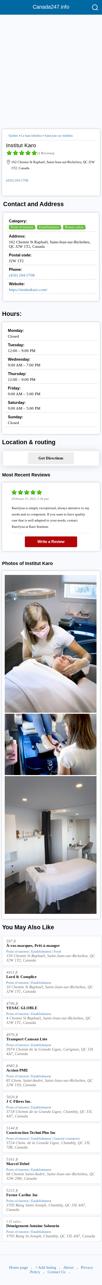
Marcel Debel (17, 1164)
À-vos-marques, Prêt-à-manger (33, 945)
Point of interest (22, 227)
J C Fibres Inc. (19, 1101)
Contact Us (57, 1272)
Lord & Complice (21, 977)
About (68, 1267)
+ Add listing (45, 1267)
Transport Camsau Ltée (26, 1039)
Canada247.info (51, 7)
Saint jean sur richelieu (59, 136)
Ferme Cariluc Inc (22, 1195)
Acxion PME (17, 1070)
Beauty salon (74, 227)
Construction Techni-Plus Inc (31, 1132)
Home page (18, 1267)
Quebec (13, 136)
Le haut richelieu (31, 136)
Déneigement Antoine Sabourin (32, 1226)
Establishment (49, 227)
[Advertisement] (51, 70)
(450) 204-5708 (17, 180)
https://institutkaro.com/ (28, 290)
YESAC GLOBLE (21, 1008)
